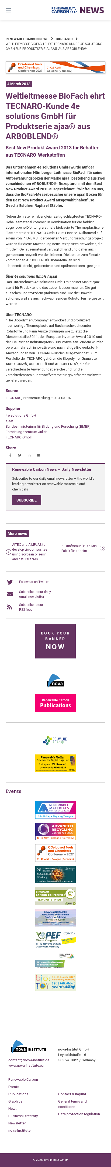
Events (13, 1086)
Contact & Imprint (72, 1094)
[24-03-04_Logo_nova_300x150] (55, 689)
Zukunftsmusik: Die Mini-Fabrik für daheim (79, 548)
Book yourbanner (55, 641)
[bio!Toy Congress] (55, 990)
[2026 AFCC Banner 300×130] (55, 925)
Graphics (15, 1101)
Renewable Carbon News (27, 39)
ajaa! (9, 421)
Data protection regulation (79, 1114)
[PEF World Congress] (55, 947)
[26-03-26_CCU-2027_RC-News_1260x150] (56, 72)
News (12, 1108)
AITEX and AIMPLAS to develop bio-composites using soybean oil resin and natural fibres (29, 552)
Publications (18, 1094)
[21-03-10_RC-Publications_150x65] (55, 711)
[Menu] (16, 10)
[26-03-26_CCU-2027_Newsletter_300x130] (55, 861)
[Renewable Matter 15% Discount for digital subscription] (55, 771)
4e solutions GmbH (21, 415)
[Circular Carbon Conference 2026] (55, 904)
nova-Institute (19, 1130)
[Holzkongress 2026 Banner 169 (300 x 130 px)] (55, 882)
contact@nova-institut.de (28, 1060)
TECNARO (13, 398)
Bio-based (64, 39)
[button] (10, 455)
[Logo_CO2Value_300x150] (55, 749)
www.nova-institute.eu (26, 1065)
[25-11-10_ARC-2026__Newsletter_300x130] (55, 839)
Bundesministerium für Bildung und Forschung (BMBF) (48, 426)
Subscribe (26, 500)
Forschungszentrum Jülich (26, 432)
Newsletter (17, 1123)
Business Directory (23, 1116)
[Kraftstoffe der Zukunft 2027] (55, 968)
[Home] (77, 10)
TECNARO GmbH (19, 437)
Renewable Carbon (23, 1079)
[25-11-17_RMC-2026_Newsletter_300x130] (55, 817)
